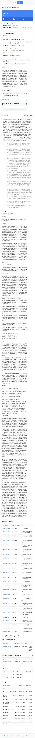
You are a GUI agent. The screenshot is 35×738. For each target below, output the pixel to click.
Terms (27, 735)
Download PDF (8, 19)
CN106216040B (6, 549)
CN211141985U (6, 608)
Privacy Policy (5, 737)
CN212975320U (6, 598)
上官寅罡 (9, 25)
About (3, 735)
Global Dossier (18, 63)
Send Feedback (10, 735)
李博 (17, 25)
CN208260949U (6, 631)
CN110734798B (6, 612)
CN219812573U (6, 558)
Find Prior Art (18, 19)
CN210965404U (6, 594)
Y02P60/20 (7, 93)
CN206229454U (6, 554)
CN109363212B (6, 563)
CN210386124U (6, 620)
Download (22, 685)
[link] (15, 94)
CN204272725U (6, 528)
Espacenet (12, 63)
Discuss (24, 63)
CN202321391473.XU (8, 646)
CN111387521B (6, 603)
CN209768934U (6, 585)
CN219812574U (6, 581)
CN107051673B (6, 536)
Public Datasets (20, 735)
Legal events (8, 60)
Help (11, 737)
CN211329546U (6, 625)
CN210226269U (6, 540)
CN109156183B (6, 545)
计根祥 (13, 25)
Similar (26, 19)
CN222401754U (6, 572)
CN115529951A (6, 617)
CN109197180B (6, 531)
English (13, 23)
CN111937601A (6, 628)
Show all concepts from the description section (14, 724)
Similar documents (16, 60)
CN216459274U (6, 589)
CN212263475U (6, 568)
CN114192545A (6, 577)
